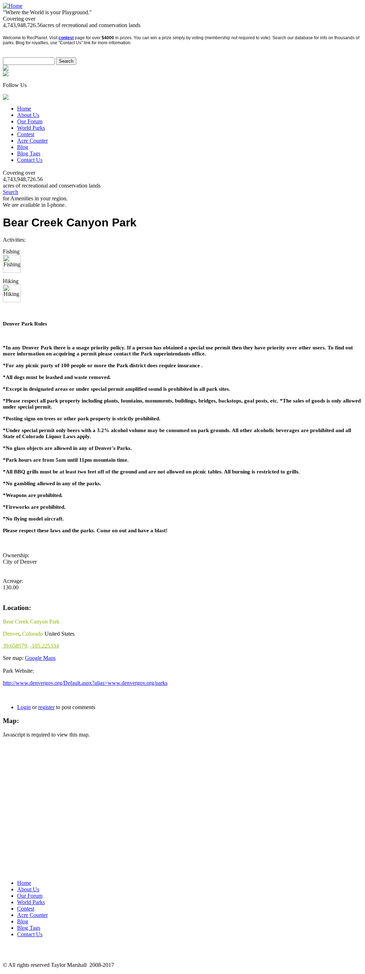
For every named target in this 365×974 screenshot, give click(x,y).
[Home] (12, 6)
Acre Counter (32, 141)
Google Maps (40, 658)
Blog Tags (28, 153)
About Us (28, 115)
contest (66, 37)
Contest (25, 134)
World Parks (31, 128)
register (46, 707)
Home (24, 109)
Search (10, 192)
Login (24, 707)
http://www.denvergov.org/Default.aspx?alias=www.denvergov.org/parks (85, 683)
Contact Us (29, 160)
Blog (22, 147)
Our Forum (29, 121)
